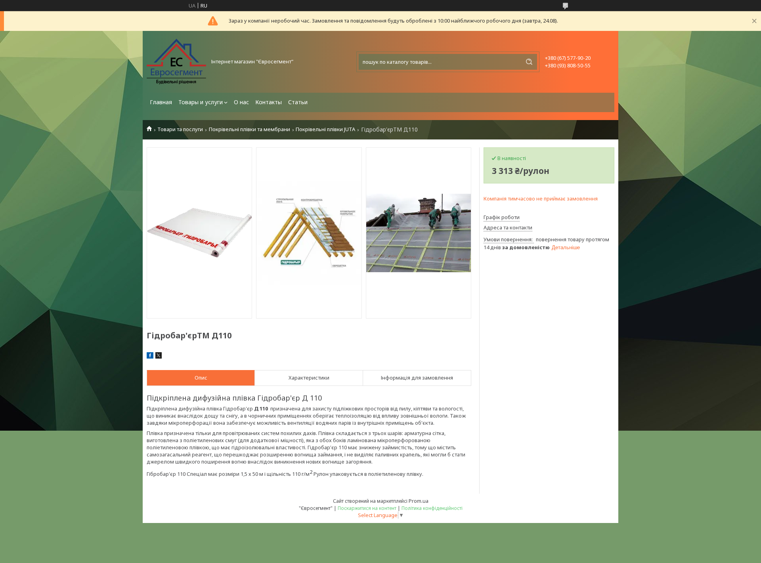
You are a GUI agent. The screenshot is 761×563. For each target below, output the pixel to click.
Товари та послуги (180, 129)
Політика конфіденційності (432, 508)
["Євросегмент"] (176, 62)
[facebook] (150, 356)
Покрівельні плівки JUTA (325, 129)
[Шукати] (529, 62)
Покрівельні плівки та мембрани (249, 129)
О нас (241, 102)
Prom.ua (418, 500)
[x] (158, 356)
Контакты (268, 102)
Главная (161, 102)
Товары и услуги (200, 102)
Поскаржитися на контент (367, 508)
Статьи (298, 102)
